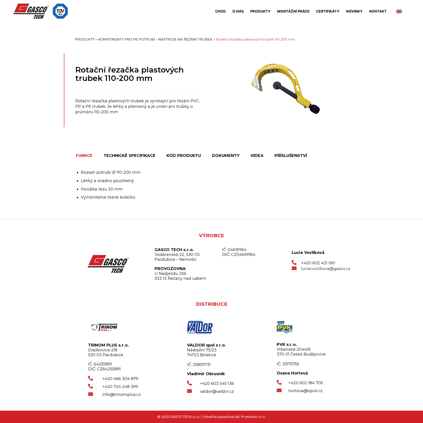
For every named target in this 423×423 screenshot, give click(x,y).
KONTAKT (378, 11)
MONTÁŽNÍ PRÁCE (293, 11)
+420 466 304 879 (120, 378)
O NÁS (238, 11)
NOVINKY (354, 11)
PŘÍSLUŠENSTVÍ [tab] (291, 155)
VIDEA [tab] (256, 155)
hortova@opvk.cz (305, 390)
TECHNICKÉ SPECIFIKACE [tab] (130, 155)
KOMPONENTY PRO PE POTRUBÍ (126, 39)
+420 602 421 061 (318, 263)
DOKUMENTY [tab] (225, 155)
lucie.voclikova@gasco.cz (326, 268)
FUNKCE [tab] (84, 155)
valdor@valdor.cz (217, 391)
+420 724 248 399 (120, 386)
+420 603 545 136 (217, 383)
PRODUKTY (260, 11)
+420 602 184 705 (305, 382)
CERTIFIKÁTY (328, 11)
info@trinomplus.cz (121, 394)
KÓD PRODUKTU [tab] (184, 155)
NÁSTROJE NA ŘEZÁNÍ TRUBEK (185, 39)
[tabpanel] (214, 185)
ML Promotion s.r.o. (251, 417)
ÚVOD (220, 11)
